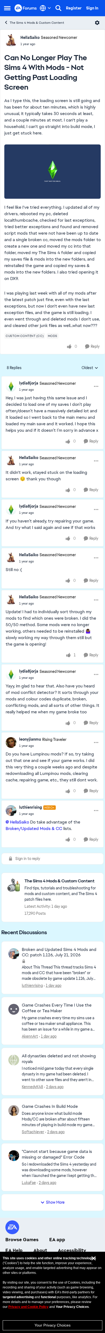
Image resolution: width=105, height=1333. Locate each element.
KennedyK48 (32, 1086)
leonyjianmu (30, 739)
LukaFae (29, 1182)
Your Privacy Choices (52, 1325)
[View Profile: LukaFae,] (13, 1155)
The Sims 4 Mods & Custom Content (37, 23)
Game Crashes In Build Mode (50, 1106)
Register (74, 8)
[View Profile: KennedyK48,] (13, 1060)
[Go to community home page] (26, 8)
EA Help (14, 1250)
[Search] (58, 8)
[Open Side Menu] (7, 8)
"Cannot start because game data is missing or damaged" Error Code (57, 1154)
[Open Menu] (97, 22)
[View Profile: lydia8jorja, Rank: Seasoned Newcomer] (11, 386)
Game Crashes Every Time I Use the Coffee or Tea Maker (57, 1008)
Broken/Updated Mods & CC (34, 828)
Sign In (92, 8)
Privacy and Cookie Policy (28, 1307)
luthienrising (30, 807)
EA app (57, 1240)
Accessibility (72, 1250)
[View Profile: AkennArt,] (13, 1009)
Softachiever (33, 1131)
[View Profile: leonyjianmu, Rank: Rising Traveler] (11, 742)
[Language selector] (45, 8)
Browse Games (21, 1240)
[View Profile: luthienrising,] (13, 953)
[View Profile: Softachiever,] (13, 1110)
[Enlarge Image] (52, 171)
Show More (55, 1202)
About (40, 1250)
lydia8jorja (28, 383)
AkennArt (30, 1036)
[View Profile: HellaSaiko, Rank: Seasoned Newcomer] (11, 40)
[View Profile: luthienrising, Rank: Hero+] (11, 810)
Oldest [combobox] (90, 368)
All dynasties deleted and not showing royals (59, 1058)
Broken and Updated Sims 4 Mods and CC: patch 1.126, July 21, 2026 (59, 952)
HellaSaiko (30, 37)
